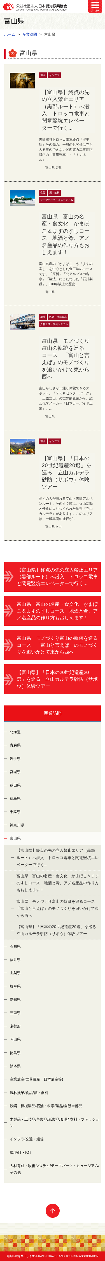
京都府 (15, 1026)
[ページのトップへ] (52, 1211)
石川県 (15, 946)
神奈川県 (17, 825)
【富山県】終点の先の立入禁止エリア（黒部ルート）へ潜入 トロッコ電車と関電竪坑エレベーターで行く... (57, 576)
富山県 (15, 838)
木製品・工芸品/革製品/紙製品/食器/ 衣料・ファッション (54, 1122)
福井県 (15, 960)
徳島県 (15, 1053)
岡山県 (15, 1039)
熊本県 (15, 1066)
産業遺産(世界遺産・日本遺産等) (36, 1079)
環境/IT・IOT (20, 1152)
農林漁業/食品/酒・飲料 (29, 1093)
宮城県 (15, 772)
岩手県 (15, 759)
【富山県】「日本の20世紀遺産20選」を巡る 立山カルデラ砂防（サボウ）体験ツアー (57, 679)
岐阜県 (15, 986)
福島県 (15, 798)
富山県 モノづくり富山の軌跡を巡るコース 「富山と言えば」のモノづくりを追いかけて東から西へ (57, 645)
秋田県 (15, 785)
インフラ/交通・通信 (27, 1139)
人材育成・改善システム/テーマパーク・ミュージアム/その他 (54, 1169)
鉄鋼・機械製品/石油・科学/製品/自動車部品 (46, 1106)
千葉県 (15, 812)
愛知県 (15, 999)
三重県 (15, 1013)
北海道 (15, 732)
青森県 (15, 745)
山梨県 (15, 973)
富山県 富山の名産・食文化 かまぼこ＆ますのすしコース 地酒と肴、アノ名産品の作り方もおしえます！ (57, 611)
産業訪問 (53, 713)
